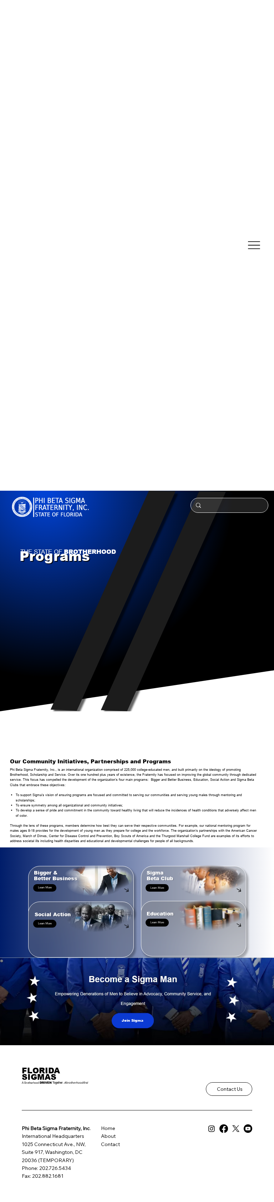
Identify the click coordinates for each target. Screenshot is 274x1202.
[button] (44, 888)
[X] (236, 1128)
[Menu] (254, 245)
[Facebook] (223, 1128)
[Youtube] (248, 1128)
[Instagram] (211, 1128)
